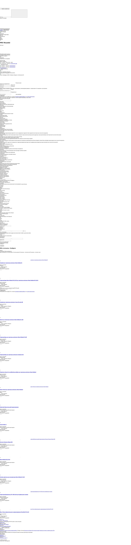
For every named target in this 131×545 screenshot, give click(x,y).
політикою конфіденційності (20, 96)
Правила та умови (3, 530)
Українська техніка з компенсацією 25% (47, 530)
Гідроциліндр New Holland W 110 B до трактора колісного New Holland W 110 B (19, 280)
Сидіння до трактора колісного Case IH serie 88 (11, 302)
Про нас (1, 526)
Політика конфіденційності (12, 530)
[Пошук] (19, 13)
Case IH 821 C (3, 424)
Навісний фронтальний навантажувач (9, 407)
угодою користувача (30, 96)
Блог (33, 530)
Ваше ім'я (13, 84)
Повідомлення (13, 92)
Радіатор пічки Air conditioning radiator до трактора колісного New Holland (18, 372)
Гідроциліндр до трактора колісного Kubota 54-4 (12, 354)
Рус (2, 528)
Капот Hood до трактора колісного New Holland (11, 389)
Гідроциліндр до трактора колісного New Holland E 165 (13, 337)
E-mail (12, 89)
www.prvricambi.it (3, 67)
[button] (65, 23)
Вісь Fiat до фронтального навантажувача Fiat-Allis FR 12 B (14, 512)
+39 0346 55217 (12, 65)
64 (3, 520)
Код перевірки (18, 94)
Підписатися (2, 290)
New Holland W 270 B (5, 459)
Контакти (9, 526)
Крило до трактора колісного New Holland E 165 (11, 319)
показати (2, 245)
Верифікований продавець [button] (5, 54)
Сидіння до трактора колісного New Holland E (11, 262)
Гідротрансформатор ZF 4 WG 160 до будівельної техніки (14, 494)
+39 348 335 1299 (13, 63)
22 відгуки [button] (2, 33)
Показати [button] (8, 63)
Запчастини (2, 522)
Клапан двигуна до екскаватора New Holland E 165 (12, 477)
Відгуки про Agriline (28, 530)
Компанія (13, 86)
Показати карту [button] (18, 82)
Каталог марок (36, 530)
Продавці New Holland (4, 524)
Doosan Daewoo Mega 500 (6, 442)
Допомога (5, 526)
